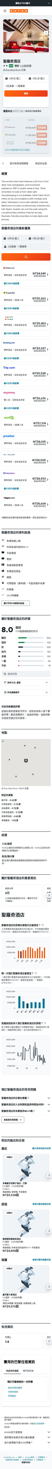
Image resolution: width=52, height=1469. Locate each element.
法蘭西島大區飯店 (12, 1460)
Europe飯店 (29, 1457)
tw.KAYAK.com (9, 1457)
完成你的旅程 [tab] (12, 1370)
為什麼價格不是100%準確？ (18, 1442)
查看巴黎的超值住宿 (41, 1204)
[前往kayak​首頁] (19, 11)
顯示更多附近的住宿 (41, 1148)
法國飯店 (41, 1457)
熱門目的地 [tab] (28, 1370)
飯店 (20, 1457)
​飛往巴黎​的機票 (15, 1387)
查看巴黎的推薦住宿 (41, 1259)
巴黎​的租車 (13, 1392)
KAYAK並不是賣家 (13, 1432)
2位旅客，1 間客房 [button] (15, 86)
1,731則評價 (25, 65)
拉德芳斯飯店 (28, 1460)
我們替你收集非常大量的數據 (19, 1437)
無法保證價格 (39, 1424)
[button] (49, 3)
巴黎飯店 (12, 1396)
